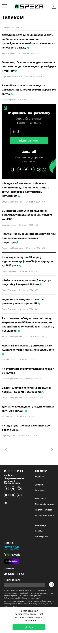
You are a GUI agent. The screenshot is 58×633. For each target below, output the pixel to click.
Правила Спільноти (44, 504)
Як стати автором (43, 509)
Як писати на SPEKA (44, 515)
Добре (29, 627)
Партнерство (41, 536)
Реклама (39, 530)
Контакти (39, 490)
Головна (6, 27)
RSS (5, 502)
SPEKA (12, 590)
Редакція (39, 476)
